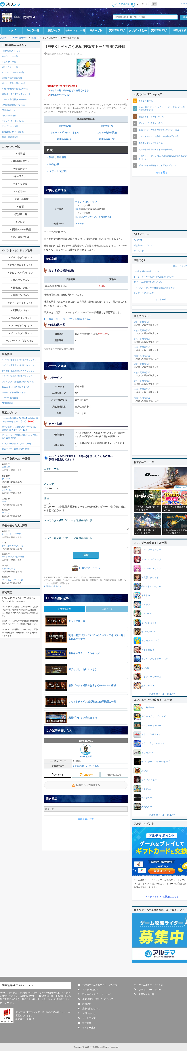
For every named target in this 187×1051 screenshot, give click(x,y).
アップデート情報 (10, 126)
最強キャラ (53, 30)
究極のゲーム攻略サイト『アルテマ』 (101, 985)
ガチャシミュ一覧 (75, 30)
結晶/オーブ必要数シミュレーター (17, 94)
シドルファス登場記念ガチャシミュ (18, 381)
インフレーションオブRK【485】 (17, 443)
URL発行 (88, 775)
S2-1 (78, 209)
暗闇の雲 (6, 467)
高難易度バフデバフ (60, 95)
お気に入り (115, 775)
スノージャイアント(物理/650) (96, 217)
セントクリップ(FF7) (11, 534)
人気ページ (107, 609)
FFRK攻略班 (86, 756)
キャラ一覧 (32, 30)
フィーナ (6, 513)
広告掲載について (91, 1008)
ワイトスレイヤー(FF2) (12, 580)
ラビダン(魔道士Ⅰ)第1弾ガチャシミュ (19, 360)
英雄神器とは (64, 126)
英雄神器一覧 (106, 126)
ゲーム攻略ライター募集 (151, 985)
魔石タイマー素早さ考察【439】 (16, 449)
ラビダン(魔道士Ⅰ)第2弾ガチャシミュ (19, 365)
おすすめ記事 (64, 609)
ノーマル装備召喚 (10, 398)
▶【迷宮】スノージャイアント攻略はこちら (67, 319)
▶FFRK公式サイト (52, 586)
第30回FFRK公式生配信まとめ (15, 387)
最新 (175, 266)
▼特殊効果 (53, 164)
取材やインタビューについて (96, 994)
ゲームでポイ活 (121, 4)
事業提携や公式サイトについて (97, 999)
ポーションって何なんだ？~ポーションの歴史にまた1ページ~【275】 (19, 428)
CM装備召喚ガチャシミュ (13, 105)
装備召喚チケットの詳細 (13, 132)
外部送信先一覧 (146, 994)
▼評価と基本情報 (56, 157)
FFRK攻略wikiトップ (11, 51)
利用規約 (86, 1004)
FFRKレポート (8, 110)
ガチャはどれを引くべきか (76, 90)
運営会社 (86, 1023)
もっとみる (160, 299)
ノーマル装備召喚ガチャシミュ (16, 99)
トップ (12, 30)
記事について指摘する (88, 785)
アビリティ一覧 (9, 61)
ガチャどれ (95, 30)
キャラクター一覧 (10, 56)
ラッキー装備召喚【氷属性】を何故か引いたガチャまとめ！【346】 (20, 420)
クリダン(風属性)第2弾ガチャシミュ (18, 376)
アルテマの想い (90, 989)
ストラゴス (7, 490)
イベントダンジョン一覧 (13, 72)
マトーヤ (79, 223)
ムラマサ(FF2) (8, 568)
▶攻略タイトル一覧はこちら (163, 694)
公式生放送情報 (9, 115)
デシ (4, 501)
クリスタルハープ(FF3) (12, 546)
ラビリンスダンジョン (86, 201)
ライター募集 (89, 1027)
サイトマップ (89, 1018)
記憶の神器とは (64, 139)
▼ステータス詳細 (56, 171)
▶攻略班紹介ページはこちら (86, 766)
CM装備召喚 (7, 403)
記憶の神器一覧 (107, 139)
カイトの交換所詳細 (107, 132)
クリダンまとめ (138, 30)
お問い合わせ (89, 1013)
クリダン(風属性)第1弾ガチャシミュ (18, 371)
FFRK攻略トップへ (89, 568)
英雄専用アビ (117, 30)
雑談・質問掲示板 (10, 137)
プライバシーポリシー (150, 989)
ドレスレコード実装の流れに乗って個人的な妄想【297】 (20, 436)
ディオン (6, 479)
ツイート (59, 775)
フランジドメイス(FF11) (13, 557)
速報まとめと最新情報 (12, 78)
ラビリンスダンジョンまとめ (65, 132)
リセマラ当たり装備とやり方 (15, 89)
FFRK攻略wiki (24, 17)
